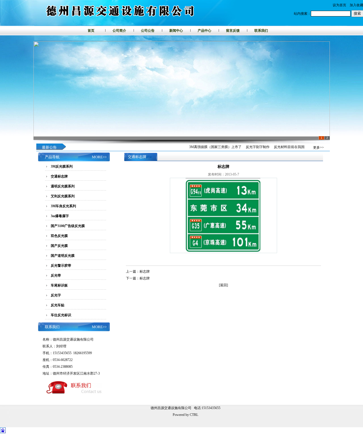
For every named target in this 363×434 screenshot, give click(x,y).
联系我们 (261, 31)
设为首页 (339, 5)
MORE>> (99, 157)
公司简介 (119, 31)
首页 (91, 31)
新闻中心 (176, 31)
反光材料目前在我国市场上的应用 (295, 147)
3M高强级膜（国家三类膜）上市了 (211, 147)
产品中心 (204, 31)
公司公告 (148, 31)
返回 (223, 285)
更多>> (318, 147)
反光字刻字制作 (253, 147)
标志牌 (145, 271)
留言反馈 (233, 31)
